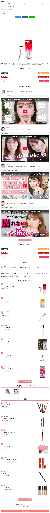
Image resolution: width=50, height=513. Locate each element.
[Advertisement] (25, 28)
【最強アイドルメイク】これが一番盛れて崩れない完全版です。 (20, 203)
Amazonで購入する (43, 73)
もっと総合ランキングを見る (25, 499)
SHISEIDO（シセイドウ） (7, 9)
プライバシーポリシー (24, 504)
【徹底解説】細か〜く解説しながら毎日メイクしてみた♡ (19, 91)
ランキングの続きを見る (25, 381)
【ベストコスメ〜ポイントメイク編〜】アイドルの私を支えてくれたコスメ (23, 166)
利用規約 (18, 504)
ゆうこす (16, 63)
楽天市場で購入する (43, 77)
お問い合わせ (31, 504)
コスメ (8, 3)
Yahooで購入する (44, 81)
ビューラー (4, 13)
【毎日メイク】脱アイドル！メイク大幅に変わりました (18, 129)
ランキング (24, 3)
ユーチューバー (40, 3)
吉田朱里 (21, 63)
